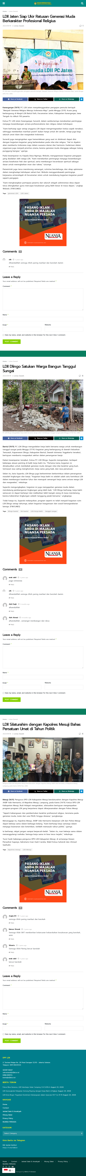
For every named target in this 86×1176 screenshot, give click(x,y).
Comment (7, 286)
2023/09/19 (7, 26)
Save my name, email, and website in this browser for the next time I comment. (35, 335)
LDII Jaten (24, 193)
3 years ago (19, 260)
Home (5, 11)
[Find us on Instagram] (9, 1166)
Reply (12, 267)
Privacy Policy (8, 1118)
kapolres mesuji (14, 850)
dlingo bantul (13, 511)
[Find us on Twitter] (6, 1166)
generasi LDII (13, 193)
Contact (6, 1108)
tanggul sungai (51, 511)
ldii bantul (24, 511)
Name (6, 315)
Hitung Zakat (7, 1115)
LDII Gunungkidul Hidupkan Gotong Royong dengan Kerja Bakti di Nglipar (30, 1091)
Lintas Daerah (13, 11)
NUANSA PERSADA (9, 1122)
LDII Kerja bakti (37, 511)
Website (48, 325)
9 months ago (25, 604)
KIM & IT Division (30, 1172)
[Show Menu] (4, 3)
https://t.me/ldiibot (10, 1147)
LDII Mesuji (27, 850)
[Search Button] (82, 3)
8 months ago (26, 618)
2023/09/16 (7, 734)
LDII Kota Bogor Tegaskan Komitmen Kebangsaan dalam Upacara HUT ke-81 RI (32, 1095)
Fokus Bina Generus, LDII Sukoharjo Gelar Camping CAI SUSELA (26, 1087)
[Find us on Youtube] (13, 1166)
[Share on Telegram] (81, 99)
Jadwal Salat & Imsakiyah (12, 1111)
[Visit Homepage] (43, 3)
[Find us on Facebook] (3, 1166)
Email (5, 325)
